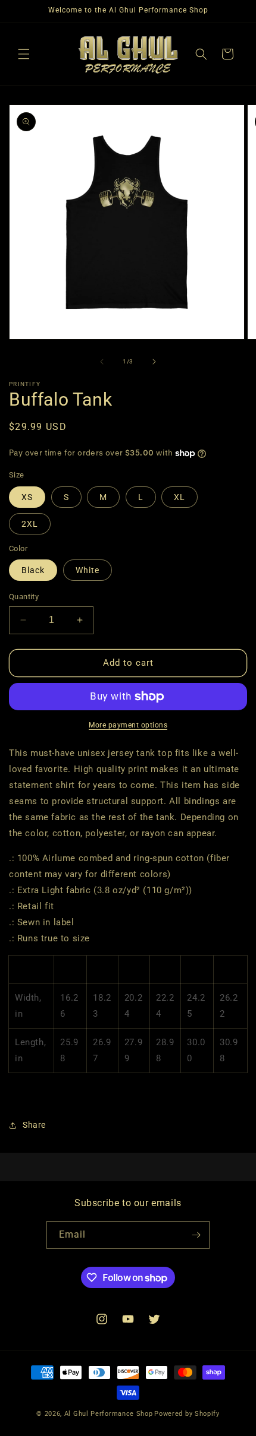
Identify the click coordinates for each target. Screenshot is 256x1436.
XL (179, 497)
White (87, 570)
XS (27, 497)
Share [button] (34, 1125)
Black (33, 570)
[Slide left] (102, 362)
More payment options (128, 725)
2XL (29, 524)
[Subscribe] (196, 1235)
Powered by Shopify (187, 1414)
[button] (24, 54)
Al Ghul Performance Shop (108, 1414)
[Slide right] (154, 362)
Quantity (24, 596)
